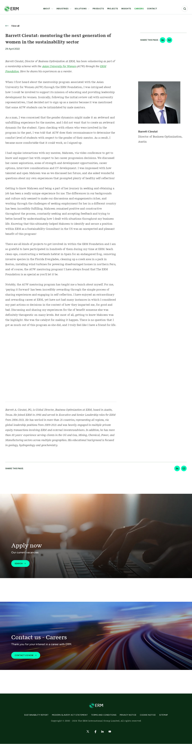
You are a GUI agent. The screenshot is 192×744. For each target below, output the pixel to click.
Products (98, 9)
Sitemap (163, 715)
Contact (152, 9)
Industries (62, 9)
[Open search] (185, 9)
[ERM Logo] (11, 9)
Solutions (81, 9)
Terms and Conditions (103, 715)
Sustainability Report (36, 715)
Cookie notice (148, 715)
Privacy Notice (128, 715)
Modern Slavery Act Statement (70, 715)
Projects (112, 9)
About (46, 9)
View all (15, 25)
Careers (139, 9)
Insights (126, 9)
